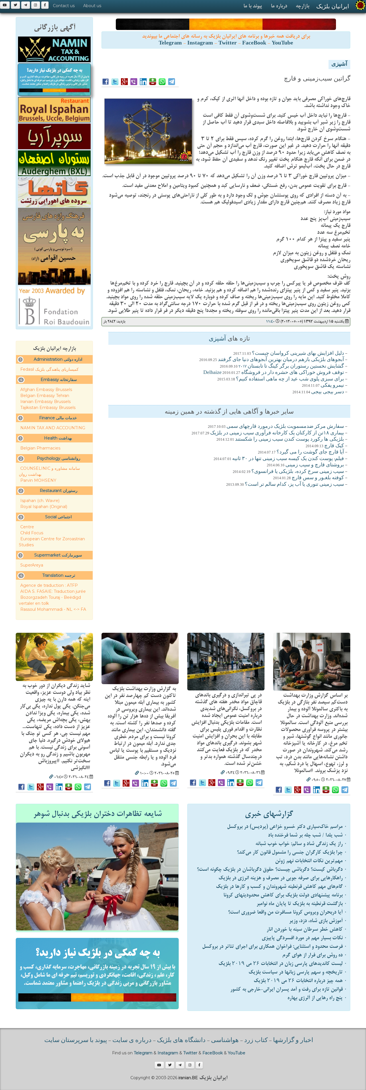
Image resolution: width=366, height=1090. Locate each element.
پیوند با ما (252, 6)
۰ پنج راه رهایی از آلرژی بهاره (317, 998)
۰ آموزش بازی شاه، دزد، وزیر (318, 920)
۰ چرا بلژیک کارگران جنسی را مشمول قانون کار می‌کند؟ (292, 852)
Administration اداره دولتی (58, 359)
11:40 (270, 322)
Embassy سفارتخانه (59, 379)
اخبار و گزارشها (293, 1040)
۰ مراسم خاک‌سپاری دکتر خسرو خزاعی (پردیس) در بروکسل (287, 826)
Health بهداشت (58, 438)
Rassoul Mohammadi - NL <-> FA (53, 609)
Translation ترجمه (58, 575)
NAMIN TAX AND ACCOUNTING (52, 427)
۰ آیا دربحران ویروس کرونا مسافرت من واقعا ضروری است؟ (287, 912)
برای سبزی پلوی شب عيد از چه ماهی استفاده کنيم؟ (290, 379)
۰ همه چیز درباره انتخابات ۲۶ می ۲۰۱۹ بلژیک (300, 980)
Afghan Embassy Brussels (46, 389)
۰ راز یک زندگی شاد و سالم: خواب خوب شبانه (301, 843)
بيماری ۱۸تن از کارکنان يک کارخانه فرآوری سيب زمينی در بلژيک (277, 433)
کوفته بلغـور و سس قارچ (318, 478)
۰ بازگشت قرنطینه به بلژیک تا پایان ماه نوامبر (301, 903)
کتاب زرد (256, 1040)
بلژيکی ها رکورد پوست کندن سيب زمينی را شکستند (289, 439)
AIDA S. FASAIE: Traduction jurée (53, 591)
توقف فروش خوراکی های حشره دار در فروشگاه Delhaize (273, 372)
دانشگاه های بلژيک (181, 1040)
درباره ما (279, 6)
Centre (27, 526)
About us (92, 5)
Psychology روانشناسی (58, 458)
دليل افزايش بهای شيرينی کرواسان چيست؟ (298, 353)
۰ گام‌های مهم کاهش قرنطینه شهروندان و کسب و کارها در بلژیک (281, 886)
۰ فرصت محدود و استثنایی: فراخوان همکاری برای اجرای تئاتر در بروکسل (274, 946)
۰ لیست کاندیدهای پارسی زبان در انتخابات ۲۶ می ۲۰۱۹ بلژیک (282, 963)
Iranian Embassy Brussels (45, 401)
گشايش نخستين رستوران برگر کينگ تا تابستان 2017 (291, 366)
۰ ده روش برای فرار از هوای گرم (314, 955)
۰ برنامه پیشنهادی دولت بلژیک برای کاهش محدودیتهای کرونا (285, 895)
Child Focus (31, 532)
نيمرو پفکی (332, 385)
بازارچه (302, 6)
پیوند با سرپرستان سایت (75, 1040)
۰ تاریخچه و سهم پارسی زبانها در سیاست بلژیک (297, 972)
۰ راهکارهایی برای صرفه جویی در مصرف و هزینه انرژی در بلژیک (282, 878)
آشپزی (339, 64)
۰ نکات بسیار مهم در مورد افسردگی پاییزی (304, 938)
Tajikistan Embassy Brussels (47, 407)
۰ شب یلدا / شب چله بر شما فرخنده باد (307, 835)
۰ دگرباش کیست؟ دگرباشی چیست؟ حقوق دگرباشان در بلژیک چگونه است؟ (272, 869)
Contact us (64, 5)
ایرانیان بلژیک (332, 6)
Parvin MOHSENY (38, 480)
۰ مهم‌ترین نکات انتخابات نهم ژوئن (311, 861)
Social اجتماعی (58, 516)
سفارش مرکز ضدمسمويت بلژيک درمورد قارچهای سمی (285, 426)
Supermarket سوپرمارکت (58, 555)
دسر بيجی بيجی (327, 392)
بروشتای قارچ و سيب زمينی (314, 465)
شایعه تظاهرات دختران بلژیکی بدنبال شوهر (97, 814)
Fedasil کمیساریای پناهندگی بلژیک (49, 369)
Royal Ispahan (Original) (43, 506)
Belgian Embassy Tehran (44, 395)
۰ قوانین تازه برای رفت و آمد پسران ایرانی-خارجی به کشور (288, 989)
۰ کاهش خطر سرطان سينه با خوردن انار (306, 929)
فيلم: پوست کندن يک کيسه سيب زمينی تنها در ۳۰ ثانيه (288, 459)
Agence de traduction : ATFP (49, 585)
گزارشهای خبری (269, 814)
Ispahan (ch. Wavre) (39, 500)
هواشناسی (225, 1040)
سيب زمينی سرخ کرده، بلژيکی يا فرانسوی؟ (297, 472)
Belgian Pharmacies (40, 448)
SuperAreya (31, 565)
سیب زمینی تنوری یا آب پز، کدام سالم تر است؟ (294, 484)
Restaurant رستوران (58, 490)
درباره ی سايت (132, 1040)
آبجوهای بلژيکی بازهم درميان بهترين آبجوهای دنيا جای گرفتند (281, 360)
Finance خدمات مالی (58, 417)
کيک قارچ (334, 446)
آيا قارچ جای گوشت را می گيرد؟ (310, 452)
